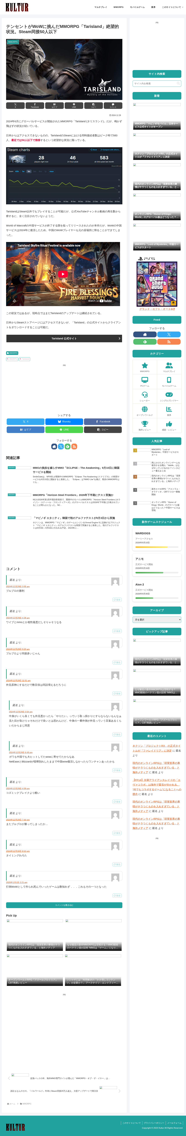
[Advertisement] (64, 387)
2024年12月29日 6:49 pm (21, 752)
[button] (93, 105)
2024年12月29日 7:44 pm (18, 820)
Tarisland (25, 359)
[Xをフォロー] (61, 446)
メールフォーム (174, 1123)
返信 (118, 600)
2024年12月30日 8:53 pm (18, 851)
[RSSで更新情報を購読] (74, 446)
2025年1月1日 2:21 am (16, 882)
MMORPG (13, 353)
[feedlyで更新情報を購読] (67, 446)
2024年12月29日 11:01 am (18, 680)
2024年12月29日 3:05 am (18, 586)
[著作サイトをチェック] (54, 446)
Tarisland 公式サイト (64, 338)
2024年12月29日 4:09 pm (18, 788)
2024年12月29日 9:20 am (18, 649)
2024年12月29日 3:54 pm (21, 712)
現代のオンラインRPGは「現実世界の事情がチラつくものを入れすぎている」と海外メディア (156, 768)
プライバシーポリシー (154, 1123)
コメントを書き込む (64, 905)
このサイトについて (131, 1123)
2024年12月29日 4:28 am (18, 618)
